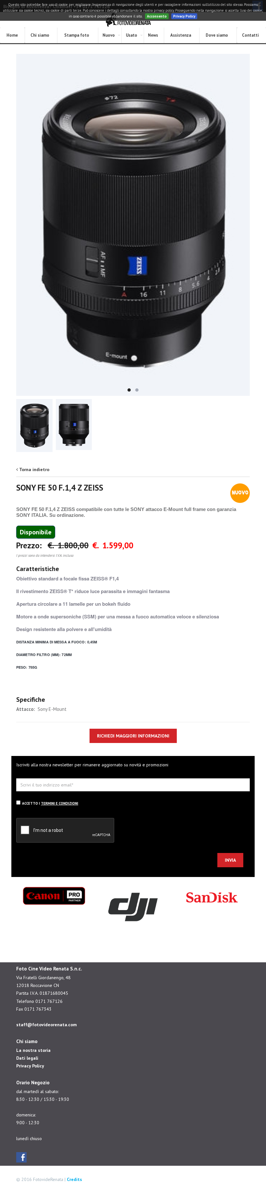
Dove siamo (217, 35)
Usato (131, 35)
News (153, 35)
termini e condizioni (59, 803)
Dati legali (27, 1058)
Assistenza (180, 35)
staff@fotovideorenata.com (46, 1025)
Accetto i (50, 803)
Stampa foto (76, 35)
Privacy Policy (184, 16)
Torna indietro (34, 469)
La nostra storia (33, 1050)
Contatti (250, 35)
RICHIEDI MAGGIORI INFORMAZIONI (133, 736)
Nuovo (109, 35)
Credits (74, 1179)
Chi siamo (39, 35)
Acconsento (157, 16)
